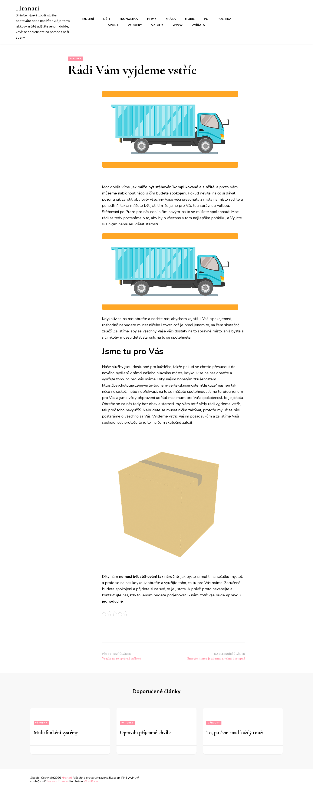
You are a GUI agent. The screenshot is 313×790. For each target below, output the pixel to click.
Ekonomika (128, 19)
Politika (224, 19)
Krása (170, 19)
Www (177, 25)
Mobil (190, 19)
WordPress (91, 781)
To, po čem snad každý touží (234, 732)
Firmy (151, 19)
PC (206, 19)
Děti (106, 19)
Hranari (27, 8)
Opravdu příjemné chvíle (145, 732)
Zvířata (198, 25)
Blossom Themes (57, 781)
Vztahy (157, 25)
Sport (113, 25)
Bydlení (88, 19)
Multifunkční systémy (56, 732)
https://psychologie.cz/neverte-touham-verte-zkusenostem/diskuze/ (159, 385)
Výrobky (135, 25)
